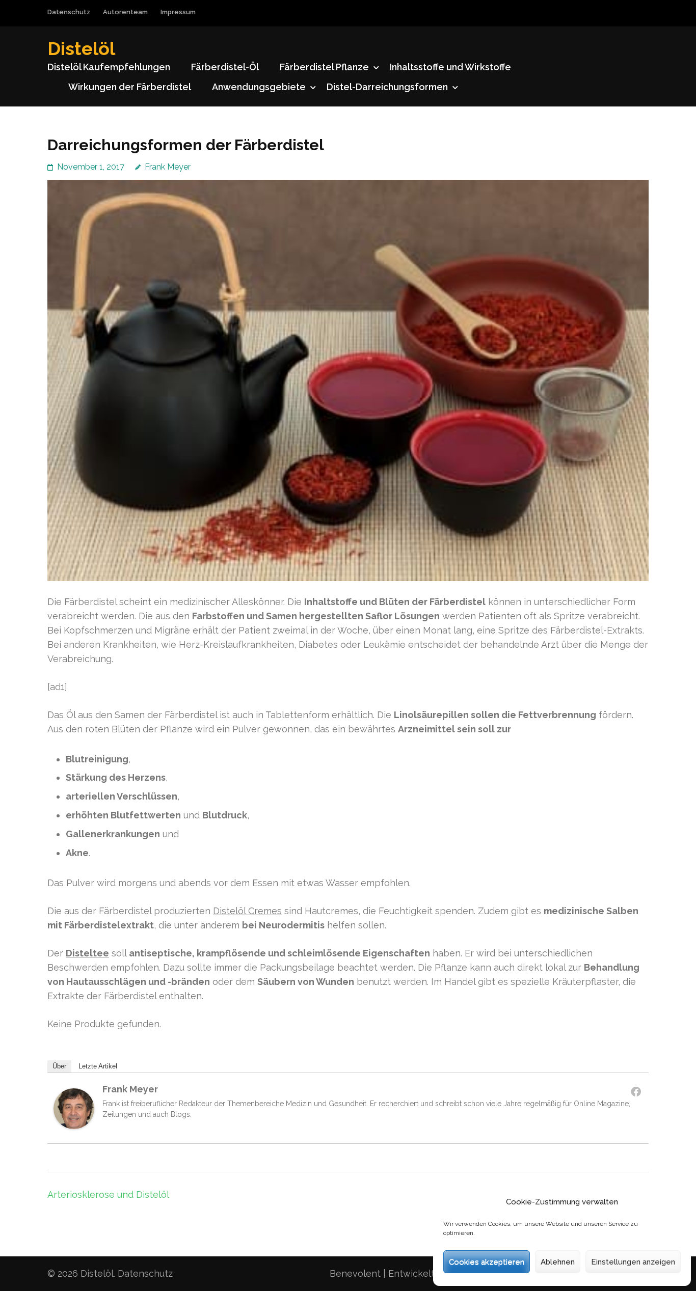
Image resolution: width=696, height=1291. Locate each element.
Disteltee (87, 953)
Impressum (178, 12)
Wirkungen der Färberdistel (129, 86)
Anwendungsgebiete (259, 86)
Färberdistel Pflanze (324, 67)
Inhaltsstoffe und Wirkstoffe (450, 67)
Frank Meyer (168, 167)
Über (59, 1066)
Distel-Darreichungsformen (387, 86)
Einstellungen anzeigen (633, 1262)
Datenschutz (68, 12)
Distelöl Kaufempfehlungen (108, 67)
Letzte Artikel (97, 1066)
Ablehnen (558, 1262)
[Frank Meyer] (73, 1125)
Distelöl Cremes (247, 910)
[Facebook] (636, 1091)
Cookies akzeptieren (486, 1262)
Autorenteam (125, 12)
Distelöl (81, 48)
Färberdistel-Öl (225, 67)
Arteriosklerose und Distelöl (108, 1194)
